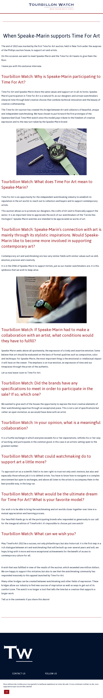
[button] (51, 19)
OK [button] (7, 691)
